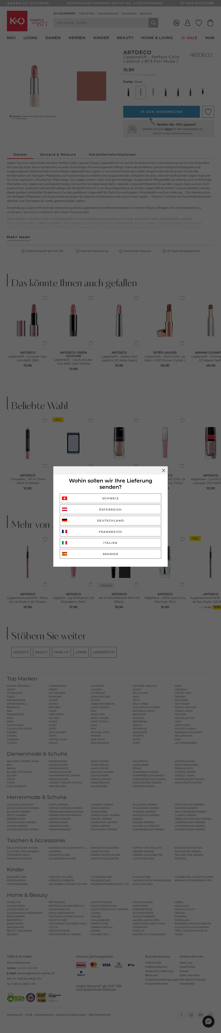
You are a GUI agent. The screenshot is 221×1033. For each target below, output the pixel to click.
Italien (110, 542)
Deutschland (110, 520)
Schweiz (110, 498)
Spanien (110, 554)
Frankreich (110, 531)
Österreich (110, 509)
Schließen (163, 470)
